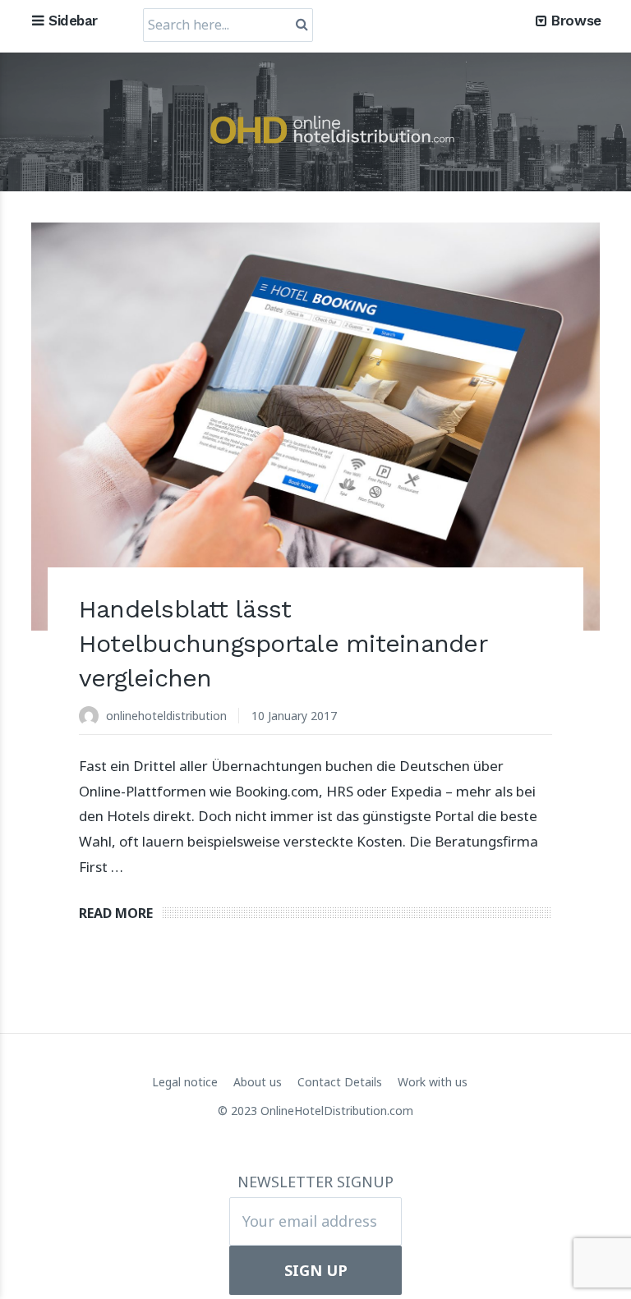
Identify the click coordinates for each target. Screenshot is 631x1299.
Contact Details (341, 1082)
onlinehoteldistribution (166, 715)
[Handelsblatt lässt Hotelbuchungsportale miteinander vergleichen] (315, 426)
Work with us (432, 1082)
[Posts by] (92, 717)
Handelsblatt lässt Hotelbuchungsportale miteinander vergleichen (283, 643)
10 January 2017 (294, 715)
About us (259, 1082)
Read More (116, 913)
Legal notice (186, 1082)
